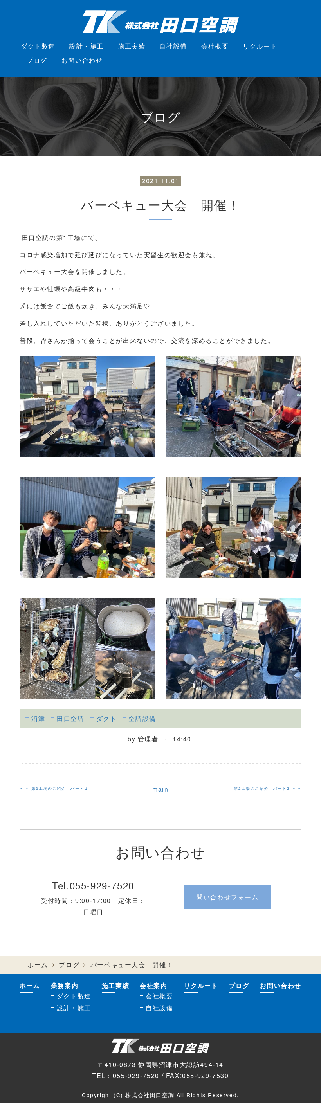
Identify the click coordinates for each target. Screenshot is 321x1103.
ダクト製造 (38, 45)
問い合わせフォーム (227, 896)
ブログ (37, 60)
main (160, 789)
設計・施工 (86, 45)
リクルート (260, 45)
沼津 (38, 718)
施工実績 (131, 45)
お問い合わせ (82, 60)
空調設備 (142, 718)
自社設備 (173, 45)
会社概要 (215, 45)
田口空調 (70, 718)
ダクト (106, 718)
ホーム (37, 964)
